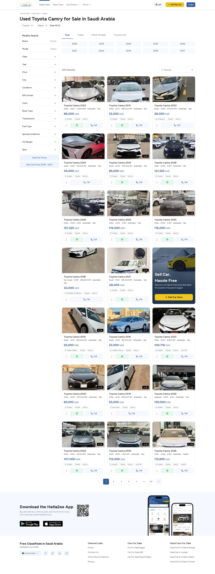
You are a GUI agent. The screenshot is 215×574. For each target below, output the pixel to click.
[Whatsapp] (77, 125)
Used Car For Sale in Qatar (182, 557)
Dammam (116, 407)
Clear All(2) (55, 25)
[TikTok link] (52, 553)
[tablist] (128, 35)
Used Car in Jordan (179, 552)
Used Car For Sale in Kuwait (182, 547)
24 (151, 481)
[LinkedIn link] (59, 553)
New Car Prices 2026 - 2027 (39, 164)
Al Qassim (161, 119)
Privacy (91, 561)
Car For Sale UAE (135, 552)
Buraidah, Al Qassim (74, 293)
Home (90, 547)
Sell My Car (176, 4)
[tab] (67, 35)
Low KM (184, 350)
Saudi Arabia (30, 553)
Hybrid (183, 464)
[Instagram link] (66, 553)
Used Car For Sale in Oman (182, 561)
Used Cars (44, 4)
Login (191, 4)
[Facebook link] (45, 553)
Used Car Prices (39, 157)
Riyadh (69, 119)
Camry (85, 119)
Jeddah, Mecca (117, 350)
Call (95, 125)
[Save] (101, 80)
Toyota (77, 119)
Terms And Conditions (98, 557)
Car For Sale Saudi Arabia (139, 557)
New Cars (58, 4)
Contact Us (93, 552)
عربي (159, 4)
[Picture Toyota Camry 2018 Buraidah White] (83, 260)
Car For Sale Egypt (136, 547)
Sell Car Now (175, 297)
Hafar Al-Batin (72, 350)
